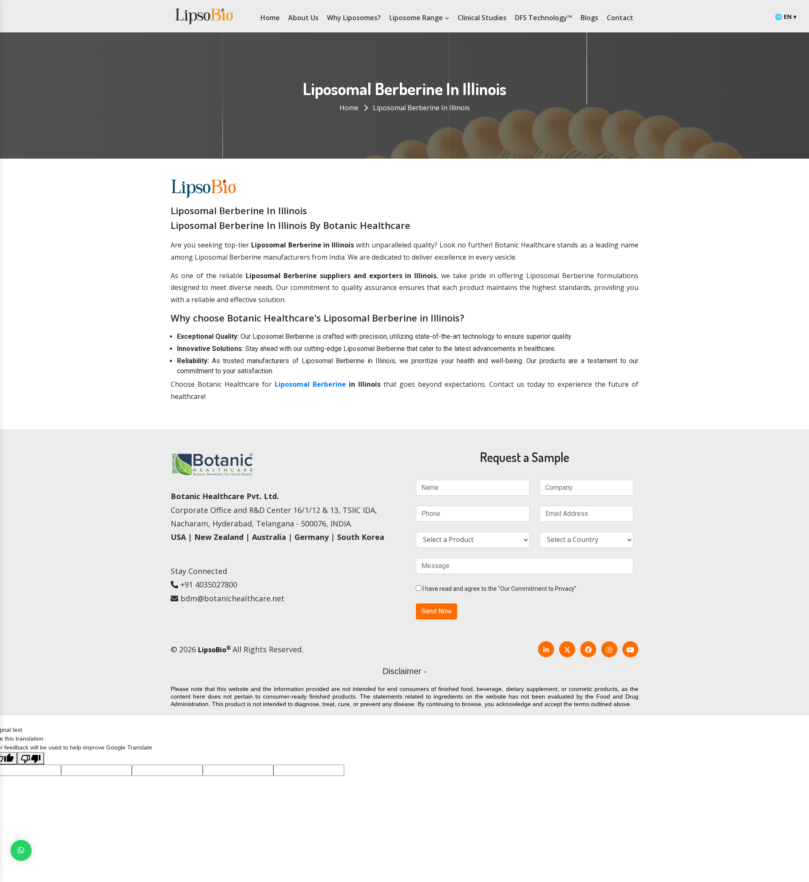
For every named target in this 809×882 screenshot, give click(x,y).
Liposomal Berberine (310, 384)
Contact (620, 17)
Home (270, 17)
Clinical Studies (482, 17)
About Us (303, 17)
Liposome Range (417, 17)
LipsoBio (214, 649)
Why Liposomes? (354, 17)
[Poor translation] (30, 758)
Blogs (589, 17)
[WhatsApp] (21, 850)
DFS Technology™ (543, 17)
